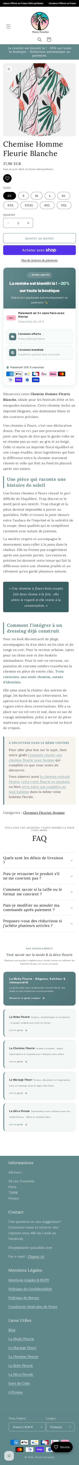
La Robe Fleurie (20, 1365)
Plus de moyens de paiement (39, 260)
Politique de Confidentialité (30, 1289)
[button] (8, 26)
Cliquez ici (36, 1256)
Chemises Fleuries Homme (44, 813)
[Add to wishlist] (7, 178)
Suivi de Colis (19, 1383)
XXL (11, 205)
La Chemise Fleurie (23, 1357)
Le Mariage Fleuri (22, 1348)
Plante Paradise (45, 1457)
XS (10, 196)
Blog (11, 1330)
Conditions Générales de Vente (32, 1307)
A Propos (15, 1392)
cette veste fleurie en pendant (45, 782)
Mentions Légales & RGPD (28, 1280)
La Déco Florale (20, 1374)
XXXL (29, 205)
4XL (47, 205)
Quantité (9, 214)
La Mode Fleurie (21, 1339)
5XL (64, 205)
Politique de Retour (23, 1298)
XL (64, 196)
